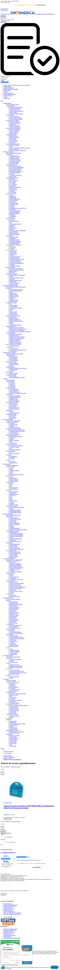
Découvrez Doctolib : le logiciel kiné (12, 914)
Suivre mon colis (7, 934)
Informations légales (8, 931)
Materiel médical (7, 755)
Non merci (6, 962)
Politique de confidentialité (10, 930)
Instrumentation (7, 90)
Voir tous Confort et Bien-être (13, 599)
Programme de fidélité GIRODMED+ (12, 938)
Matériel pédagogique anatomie (11, 89)
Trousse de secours (8, 758)
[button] (3, 967)
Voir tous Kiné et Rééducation (13, 515)
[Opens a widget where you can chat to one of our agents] (54, 967)
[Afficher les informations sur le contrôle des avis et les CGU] (11, 863)
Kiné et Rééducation (8, 93)
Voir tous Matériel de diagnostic (13, 153)
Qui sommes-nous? (8, 903)
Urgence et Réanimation (9, 757)
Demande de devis (8, 910)
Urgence (5, 97)
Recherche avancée (5, 20)
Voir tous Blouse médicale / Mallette (14, 353)
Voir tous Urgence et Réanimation (14, 559)
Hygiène (5, 91)
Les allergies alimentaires (8, 852)
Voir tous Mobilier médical (12, 104)
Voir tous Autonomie (11, 680)
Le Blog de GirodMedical (9, 906)
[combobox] (7, 19)
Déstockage (7, 98)
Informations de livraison (9, 932)
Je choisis (17, 962)
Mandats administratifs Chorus (11, 905)
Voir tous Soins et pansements (13, 420)
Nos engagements (8, 907)
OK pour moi (27, 962)
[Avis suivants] (58, 860)
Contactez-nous (4, 10)
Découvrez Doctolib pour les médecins (12, 912)
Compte (2, 748)
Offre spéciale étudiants (9, 909)
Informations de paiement (9, 935)
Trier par (3, 766)
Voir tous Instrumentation (12, 465)
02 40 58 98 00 (4, 8)
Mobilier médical (7, 86)
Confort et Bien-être (8, 95)
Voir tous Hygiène (10, 380)
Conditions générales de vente (10, 929)
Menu (2, 100)
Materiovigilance (7, 936)
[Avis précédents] (14, 860)
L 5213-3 (39, 951)
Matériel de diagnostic (9, 87)
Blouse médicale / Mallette (10, 94)
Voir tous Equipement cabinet (13, 656)
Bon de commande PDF (9, 911)
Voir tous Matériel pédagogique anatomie (15, 287)
